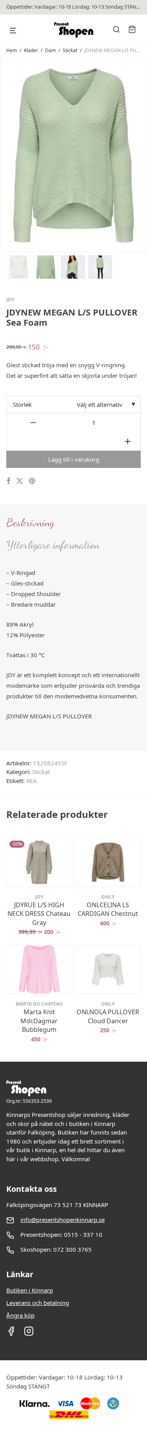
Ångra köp (20, 1315)
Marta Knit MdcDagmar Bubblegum (39, 1021)
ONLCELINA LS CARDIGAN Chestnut (108, 909)
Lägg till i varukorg (73, 459)
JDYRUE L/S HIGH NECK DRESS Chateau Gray (39, 914)
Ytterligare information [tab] (53, 544)
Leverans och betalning (37, 1303)
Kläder (31, 50)
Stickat (70, 50)
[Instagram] (29, 1334)
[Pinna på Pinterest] (32, 481)
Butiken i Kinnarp (29, 1290)
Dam (50, 50)
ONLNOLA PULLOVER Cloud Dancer (107, 1016)
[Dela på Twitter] (19, 481)
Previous (7, 154)
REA (31, 781)
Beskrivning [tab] (30, 522)
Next (139, 154)
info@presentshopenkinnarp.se (62, 1220)
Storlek (22, 404)
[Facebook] (11, 1334)
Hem (11, 50)
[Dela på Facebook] (8, 481)
